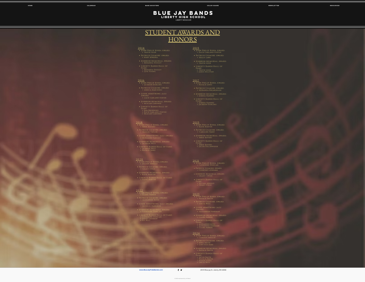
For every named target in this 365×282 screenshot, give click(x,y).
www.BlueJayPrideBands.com (151, 270)
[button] (152, 5)
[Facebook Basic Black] (178, 270)
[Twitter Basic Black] (181, 270)
